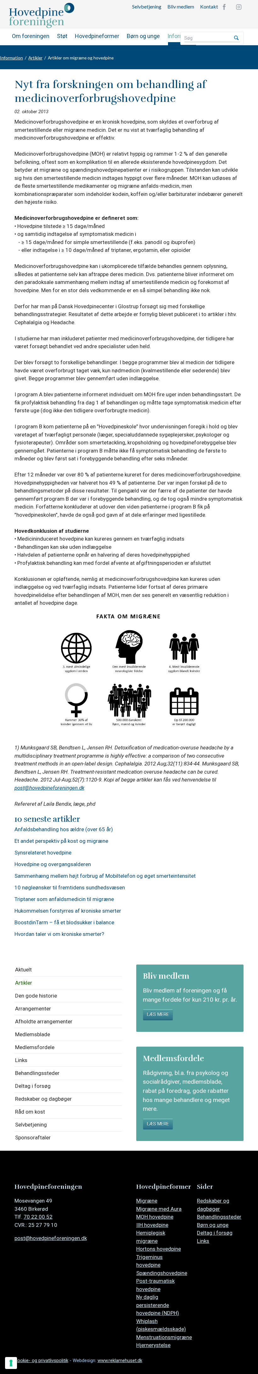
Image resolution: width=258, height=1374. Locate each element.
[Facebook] (224, 7)
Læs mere (158, 1014)
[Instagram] (239, 7)
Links (21, 1060)
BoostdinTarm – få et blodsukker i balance (64, 922)
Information (11, 57)
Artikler (35, 57)
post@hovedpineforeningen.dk (49, 788)
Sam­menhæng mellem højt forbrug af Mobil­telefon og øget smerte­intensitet (105, 876)
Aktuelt (23, 969)
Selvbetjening (146, 6)
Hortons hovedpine (158, 1249)
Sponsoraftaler (33, 1137)
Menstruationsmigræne (164, 1337)
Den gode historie (36, 996)
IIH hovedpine (152, 1225)
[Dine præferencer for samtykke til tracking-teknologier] (11, 1363)
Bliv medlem (180, 6)
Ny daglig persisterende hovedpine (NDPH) (157, 1305)
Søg (236, 38)
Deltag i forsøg (33, 1086)
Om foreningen (30, 36)
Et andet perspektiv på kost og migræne (61, 841)
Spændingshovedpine (161, 1273)
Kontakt (209, 6)
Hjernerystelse (153, 1345)
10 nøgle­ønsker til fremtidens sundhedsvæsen (69, 887)
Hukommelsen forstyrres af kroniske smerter (67, 911)
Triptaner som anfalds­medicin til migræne (64, 899)
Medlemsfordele (34, 1047)
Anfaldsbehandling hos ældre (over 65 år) (63, 829)
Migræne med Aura (159, 1209)
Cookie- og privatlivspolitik (41, 1360)
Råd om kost (30, 1112)
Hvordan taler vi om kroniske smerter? (59, 934)
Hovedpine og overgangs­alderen (52, 864)
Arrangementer (33, 1008)
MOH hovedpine (154, 1217)
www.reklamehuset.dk (120, 1360)
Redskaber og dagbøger (43, 1099)
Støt (62, 36)
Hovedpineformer (97, 36)
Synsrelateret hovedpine (42, 852)
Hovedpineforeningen (56, 15)
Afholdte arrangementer (43, 1021)
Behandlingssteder (37, 1073)
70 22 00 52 (38, 1217)
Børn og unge (143, 36)
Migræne (146, 1201)
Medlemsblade (32, 1034)
